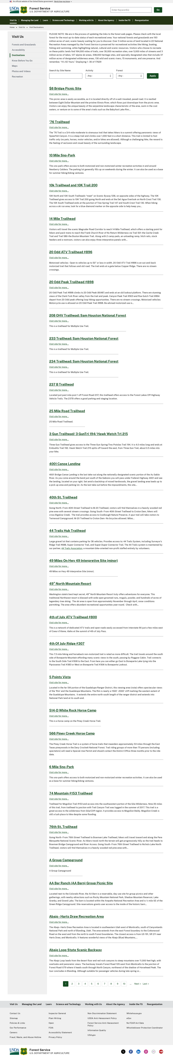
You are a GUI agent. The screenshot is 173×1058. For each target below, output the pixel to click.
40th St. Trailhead (63, 497)
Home (12, 27)
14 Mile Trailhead (62, 218)
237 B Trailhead (61, 384)
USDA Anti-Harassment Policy (102, 1018)
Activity (89, 70)
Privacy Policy (55, 1037)
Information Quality (97, 1030)
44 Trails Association (71, 548)
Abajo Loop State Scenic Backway (75, 950)
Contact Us (15, 1013)
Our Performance (18, 1028)
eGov (129, 1018)
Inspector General (57, 1013)
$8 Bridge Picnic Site (65, 88)
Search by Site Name (60, 70)
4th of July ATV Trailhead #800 (73, 617)
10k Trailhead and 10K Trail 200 (73, 185)
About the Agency (115, 1004)
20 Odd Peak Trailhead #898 (71, 282)
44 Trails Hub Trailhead (67, 530)
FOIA (51, 1028)
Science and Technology (68, 1004)
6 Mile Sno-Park (61, 767)
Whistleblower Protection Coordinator (145, 1028)
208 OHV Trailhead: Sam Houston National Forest (87, 315)
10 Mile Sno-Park (62, 155)
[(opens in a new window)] (123, 1051)
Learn (49, 1004)
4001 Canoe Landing (64, 464)
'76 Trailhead (59, 122)
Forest (119, 70)
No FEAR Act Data (135, 1023)
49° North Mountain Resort (70, 583)
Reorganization (154, 1004)
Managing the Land (31, 1004)
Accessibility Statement (60, 1032)
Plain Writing (55, 1018)
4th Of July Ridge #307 (66, 643)
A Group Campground (66, 860)
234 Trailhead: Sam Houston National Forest (83, 361)
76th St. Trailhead (63, 827)
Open (51, 1023)
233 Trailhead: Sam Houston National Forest (83, 338)
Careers (13, 1032)
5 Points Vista (60, 677)
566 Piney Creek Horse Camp (72, 733)
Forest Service (39, 8)
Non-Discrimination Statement (102, 1013)
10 (124, 984)
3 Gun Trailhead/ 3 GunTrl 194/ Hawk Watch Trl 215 (88, 434)
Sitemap (14, 1018)
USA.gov (92, 1035)
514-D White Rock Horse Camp (72, 710)
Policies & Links (17, 1023)
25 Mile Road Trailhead (67, 411)
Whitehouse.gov (134, 1013)
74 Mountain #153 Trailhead (71, 793)
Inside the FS (136, 1004)
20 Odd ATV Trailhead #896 (70, 252)
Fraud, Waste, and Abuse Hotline (25, 1037)
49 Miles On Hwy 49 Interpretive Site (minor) (83, 560)
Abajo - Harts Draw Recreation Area (76, 916)
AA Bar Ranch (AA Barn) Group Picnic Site (81, 883)
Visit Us (22, 27)
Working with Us (93, 1004)
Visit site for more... (59, 94)
